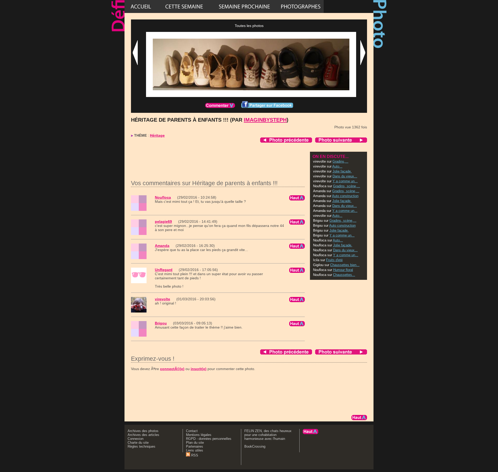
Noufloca (163, 197)
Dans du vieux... (345, 176)
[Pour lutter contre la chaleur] (244, 6)
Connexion (135, 439)
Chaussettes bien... (344, 265)
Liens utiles (194, 450)
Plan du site (195, 443)
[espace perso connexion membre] (349, 6)
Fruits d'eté (334, 260)
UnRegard (163, 270)
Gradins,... (340, 161)
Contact (192, 431)
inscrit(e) (198, 369)
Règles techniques (141, 446)
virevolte (162, 299)
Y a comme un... (345, 181)
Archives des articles (143, 435)
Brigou (161, 323)
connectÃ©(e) (172, 369)
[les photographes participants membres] (301, 6)
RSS (194, 455)
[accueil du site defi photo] (141, 6)
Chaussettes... (344, 275)
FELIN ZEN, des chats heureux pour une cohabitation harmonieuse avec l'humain (268, 435)
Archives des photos (143, 431)
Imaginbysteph (265, 120)
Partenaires (194, 446)
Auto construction (345, 196)
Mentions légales (198, 435)
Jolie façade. (342, 171)
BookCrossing (254, 446)
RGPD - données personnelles (208, 439)
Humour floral (343, 270)
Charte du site (138, 443)
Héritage (157, 135)
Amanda (162, 246)
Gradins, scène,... (346, 186)
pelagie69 (163, 221)
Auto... (337, 166)
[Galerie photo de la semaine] (184, 6)
